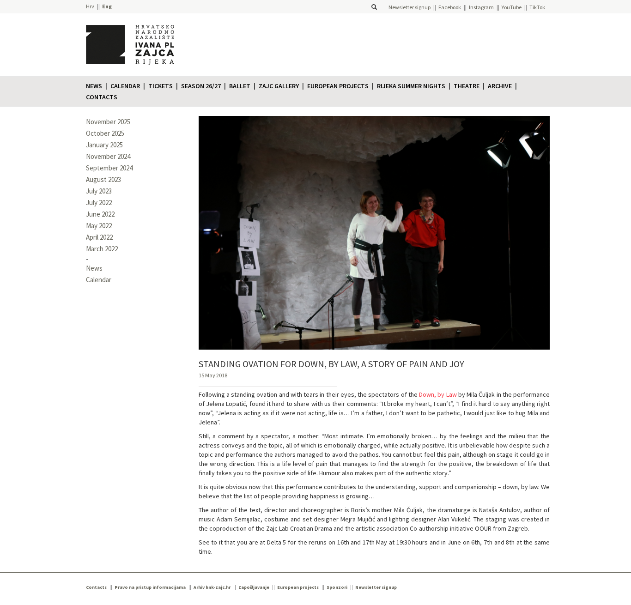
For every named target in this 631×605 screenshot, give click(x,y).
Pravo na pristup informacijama (150, 587)
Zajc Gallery (279, 86)
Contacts (101, 97)
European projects (338, 86)
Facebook (449, 7)
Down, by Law (438, 394)
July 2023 (99, 191)
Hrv (90, 6)
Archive (500, 86)
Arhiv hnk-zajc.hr (212, 587)
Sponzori (337, 587)
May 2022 (99, 225)
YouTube (512, 7)
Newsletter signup (409, 7)
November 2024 (108, 156)
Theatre (466, 86)
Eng (107, 6)
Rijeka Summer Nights (411, 86)
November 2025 (108, 121)
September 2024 (109, 167)
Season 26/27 (201, 86)
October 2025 (105, 133)
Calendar (125, 86)
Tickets (160, 86)
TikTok (537, 7)
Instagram (481, 7)
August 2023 (103, 179)
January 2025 (104, 144)
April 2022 (99, 237)
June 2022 (100, 214)
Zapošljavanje (253, 587)
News (94, 86)
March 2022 (102, 248)
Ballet (239, 86)
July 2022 (99, 202)
